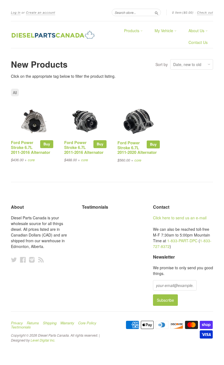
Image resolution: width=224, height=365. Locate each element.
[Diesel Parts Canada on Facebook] (23, 259)
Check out (205, 12)
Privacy (17, 323)
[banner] (53, 34)
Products (132, 30)
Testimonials (21, 327)
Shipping (50, 323)
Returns (33, 323)
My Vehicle (164, 30)
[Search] (156, 12)
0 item (183, 12)
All (15, 92)
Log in (15, 12)
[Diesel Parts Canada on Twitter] (14, 259)
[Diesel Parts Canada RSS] (41, 259)
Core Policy (87, 323)
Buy (46, 143)
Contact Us (198, 42)
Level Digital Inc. (43, 340)
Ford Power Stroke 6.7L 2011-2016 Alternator (30, 147)
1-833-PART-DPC (182, 240)
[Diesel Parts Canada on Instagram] (32, 259)
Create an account (40, 12)
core (31, 159)
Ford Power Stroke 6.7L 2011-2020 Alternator (137, 147)
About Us (196, 30)
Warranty (67, 323)
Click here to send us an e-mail (180, 217)
